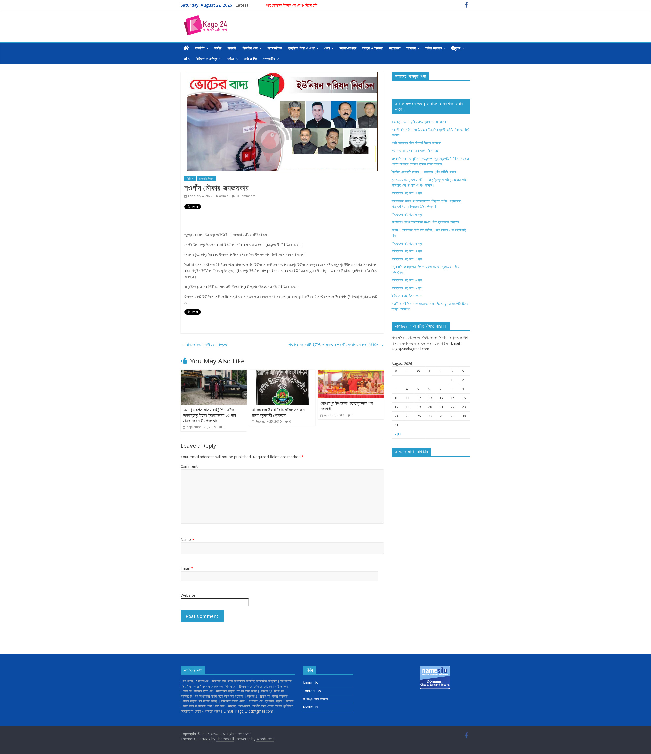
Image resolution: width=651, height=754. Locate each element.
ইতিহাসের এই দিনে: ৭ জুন (407, 193)
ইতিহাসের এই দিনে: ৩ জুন (407, 259)
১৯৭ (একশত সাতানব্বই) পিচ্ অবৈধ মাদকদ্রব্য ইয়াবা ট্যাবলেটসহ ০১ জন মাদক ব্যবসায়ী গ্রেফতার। (209, 415)
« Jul (397, 434)
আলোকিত (394, 48)
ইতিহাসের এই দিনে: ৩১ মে (407, 295)
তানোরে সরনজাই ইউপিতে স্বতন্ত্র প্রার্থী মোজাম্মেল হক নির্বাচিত (336, 345)
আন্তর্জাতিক (275, 48)
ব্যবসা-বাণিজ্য (348, 48)
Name (187, 539)
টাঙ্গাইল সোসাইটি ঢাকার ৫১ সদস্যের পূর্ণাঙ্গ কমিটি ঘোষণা (424, 171)
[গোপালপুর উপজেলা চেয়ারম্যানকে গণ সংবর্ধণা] (351, 373)
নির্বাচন (190, 178)
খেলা (327, 48)
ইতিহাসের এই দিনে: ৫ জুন (407, 243)
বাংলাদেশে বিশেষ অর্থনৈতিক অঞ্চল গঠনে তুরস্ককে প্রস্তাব (425, 222)
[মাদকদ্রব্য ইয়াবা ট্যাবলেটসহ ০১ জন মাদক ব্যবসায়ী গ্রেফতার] (282, 373)
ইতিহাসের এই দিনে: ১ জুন (406, 288)
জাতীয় (217, 48)
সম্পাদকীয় (269, 58)
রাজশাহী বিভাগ (206, 178)
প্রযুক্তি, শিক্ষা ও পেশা (301, 48)
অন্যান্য (411, 48)
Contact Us (312, 690)
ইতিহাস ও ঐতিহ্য (207, 58)
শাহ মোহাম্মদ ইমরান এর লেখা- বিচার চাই (291, 5)
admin (223, 196)
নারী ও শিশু (250, 58)
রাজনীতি (199, 48)
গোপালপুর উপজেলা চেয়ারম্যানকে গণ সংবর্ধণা (346, 406)
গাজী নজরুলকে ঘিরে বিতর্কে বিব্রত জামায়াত (416, 142)
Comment (189, 466)
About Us (310, 682)
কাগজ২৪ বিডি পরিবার (315, 698)
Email (187, 568)
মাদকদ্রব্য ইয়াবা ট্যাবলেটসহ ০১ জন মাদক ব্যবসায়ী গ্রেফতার (278, 412)
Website (188, 595)
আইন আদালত (433, 48)
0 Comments (245, 196)
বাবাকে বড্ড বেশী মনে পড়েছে (204, 345)
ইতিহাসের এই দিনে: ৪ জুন (407, 251)
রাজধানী (232, 48)
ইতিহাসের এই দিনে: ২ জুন (407, 280)
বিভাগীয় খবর (250, 48)
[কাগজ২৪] (186, 48)
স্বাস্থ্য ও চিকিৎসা (372, 48)
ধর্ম (185, 58)
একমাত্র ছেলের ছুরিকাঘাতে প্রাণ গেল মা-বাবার (419, 121)
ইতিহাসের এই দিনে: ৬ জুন (407, 214)
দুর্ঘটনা (230, 58)
